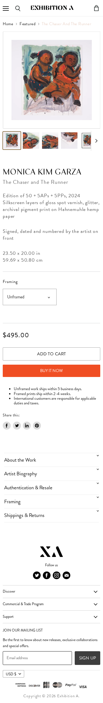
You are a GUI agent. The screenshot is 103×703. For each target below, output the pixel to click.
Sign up (87, 658)
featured (28, 24)
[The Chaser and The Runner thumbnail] (31, 140)
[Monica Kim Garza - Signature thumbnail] (69, 140)
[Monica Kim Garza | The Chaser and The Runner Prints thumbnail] (12, 140)
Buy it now (51, 371)
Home (8, 24)
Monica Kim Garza (42, 172)
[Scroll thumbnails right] (95, 141)
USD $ (11, 674)
